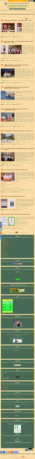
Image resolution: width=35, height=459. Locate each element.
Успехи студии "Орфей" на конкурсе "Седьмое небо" (16, 169)
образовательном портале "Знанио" (21, 219)
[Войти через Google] (20, 264)
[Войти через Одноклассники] (21, 263)
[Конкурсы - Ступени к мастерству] (14, 452)
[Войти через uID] (13, 263)
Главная (11, 8)
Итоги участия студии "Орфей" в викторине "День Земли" (17, 214)
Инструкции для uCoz (6, 388)
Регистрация (19, 8)
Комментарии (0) (21, 60)
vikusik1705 (11, 60)
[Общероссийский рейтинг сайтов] (17, 342)
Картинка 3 (12, 80)
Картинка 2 (9, 80)
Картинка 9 (30, 80)
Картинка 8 (27, 80)
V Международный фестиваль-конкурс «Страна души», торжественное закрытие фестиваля (16, 65)
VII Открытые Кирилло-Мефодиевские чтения (14, 196)
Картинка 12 (7, 58)
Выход (15, 8)
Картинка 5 (18, 80)
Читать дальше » (18, 33)
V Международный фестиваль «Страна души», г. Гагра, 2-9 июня (18, 130)
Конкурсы (5, 60)
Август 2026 (17, 271)
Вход (24, 8)
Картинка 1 (6, 80)
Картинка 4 (15, 80)
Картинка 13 (10, 163)
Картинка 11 (4, 58)
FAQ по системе (5, 387)
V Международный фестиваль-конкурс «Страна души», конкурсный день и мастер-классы (16, 88)
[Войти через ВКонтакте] (15, 263)
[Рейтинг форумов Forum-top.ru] (17, 406)
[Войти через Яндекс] (18, 263)
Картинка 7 (24, 80)
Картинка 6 (21, 80)
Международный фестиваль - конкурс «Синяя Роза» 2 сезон (17, 20)
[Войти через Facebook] (16, 263)
